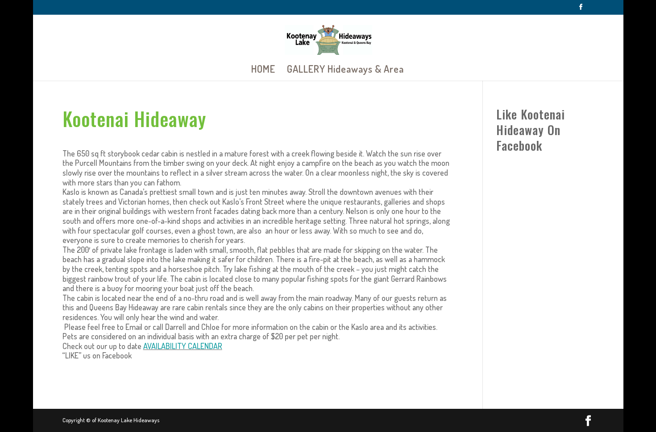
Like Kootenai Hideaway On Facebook (530, 129)
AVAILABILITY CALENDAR (182, 346)
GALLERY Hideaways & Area (345, 70)
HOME (263, 70)
